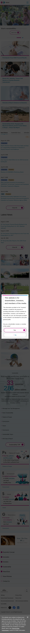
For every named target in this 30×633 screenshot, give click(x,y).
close (27, 617)
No (15, 335)
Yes (15, 330)
